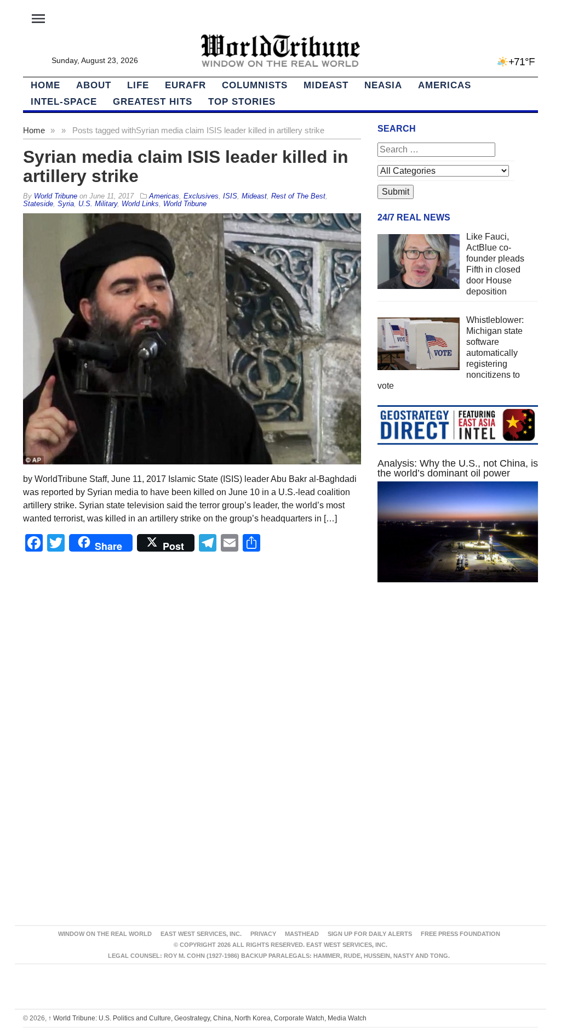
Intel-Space (64, 102)
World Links (140, 204)
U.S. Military (97, 204)
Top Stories (242, 102)
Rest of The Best (298, 196)
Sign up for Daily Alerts (370, 933)
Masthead (302, 933)
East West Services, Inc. (201, 933)
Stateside (38, 204)
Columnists (255, 85)
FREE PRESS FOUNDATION (460, 933)
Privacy (263, 933)
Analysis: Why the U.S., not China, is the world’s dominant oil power (457, 468)
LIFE (138, 85)
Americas (444, 85)
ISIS (230, 196)
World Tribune (185, 204)
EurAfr (185, 85)
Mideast (326, 85)
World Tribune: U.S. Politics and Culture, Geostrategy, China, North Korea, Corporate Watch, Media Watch (207, 1018)
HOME (45, 85)
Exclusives (201, 196)
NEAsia (383, 85)
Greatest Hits (152, 102)
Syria (66, 204)
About (93, 85)
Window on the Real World (105, 933)
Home (34, 130)
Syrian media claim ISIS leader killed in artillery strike (185, 166)
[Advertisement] (457, 686)
